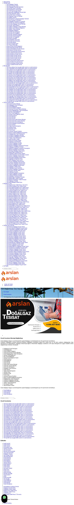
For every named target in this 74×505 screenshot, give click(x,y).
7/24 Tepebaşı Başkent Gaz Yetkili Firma (16, 212)
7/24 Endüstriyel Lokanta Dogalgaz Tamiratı (17, 18)
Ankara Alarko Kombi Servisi (13, 55)
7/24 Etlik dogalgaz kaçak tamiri (14, 160)
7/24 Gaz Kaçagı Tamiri (12, 5)
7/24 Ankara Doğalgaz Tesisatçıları (15, 169)
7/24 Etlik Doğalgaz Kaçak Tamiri (14, 245)
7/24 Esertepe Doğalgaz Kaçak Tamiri (16, 241)
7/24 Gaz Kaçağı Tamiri (12, 43)
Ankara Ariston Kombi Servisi (13, 56)
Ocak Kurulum (7, 391)
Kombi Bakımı (7, 459)
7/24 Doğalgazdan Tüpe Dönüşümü (15, 134)
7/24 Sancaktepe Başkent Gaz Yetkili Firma (17, 187)
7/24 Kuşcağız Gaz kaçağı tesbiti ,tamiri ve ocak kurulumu (21, 96)
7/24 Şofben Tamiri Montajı (13, 29)
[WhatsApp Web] (4, 498)
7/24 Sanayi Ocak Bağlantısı (13, 111)
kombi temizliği (7, 477)
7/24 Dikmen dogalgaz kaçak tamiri (15, 156)
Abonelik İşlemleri (8, 456)
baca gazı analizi (7, 468)
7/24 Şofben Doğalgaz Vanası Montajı (16, 26)
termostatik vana (7, 447)
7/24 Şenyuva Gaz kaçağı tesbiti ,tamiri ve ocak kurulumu (21, 75)
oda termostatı (7, 450)
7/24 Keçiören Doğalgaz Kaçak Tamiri (16, 237)
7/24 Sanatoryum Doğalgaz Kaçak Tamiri (16, 247)
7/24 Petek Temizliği (11, 38)
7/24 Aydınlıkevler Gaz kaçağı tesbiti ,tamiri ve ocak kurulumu (22, 83)
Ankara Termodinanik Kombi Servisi (15, 51)
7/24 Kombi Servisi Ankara (13, 41)
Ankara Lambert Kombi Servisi (14, 64)
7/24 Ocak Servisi (10, 118)
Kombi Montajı (7, 457)
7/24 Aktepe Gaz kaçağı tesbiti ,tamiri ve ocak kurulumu (20, 73)
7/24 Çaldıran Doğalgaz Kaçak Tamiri (16, 230)
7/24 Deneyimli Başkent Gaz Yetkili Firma (17, 224)
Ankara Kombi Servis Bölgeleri (14, 46)
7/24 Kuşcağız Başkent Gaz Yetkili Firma (16, 216)
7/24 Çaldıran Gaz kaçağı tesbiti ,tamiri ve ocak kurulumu (20, 69)
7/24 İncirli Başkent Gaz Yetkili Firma (15, 203)
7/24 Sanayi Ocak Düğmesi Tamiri (15, 114)
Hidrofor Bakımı (7, 463)
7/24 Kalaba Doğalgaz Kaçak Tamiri (15, 232)
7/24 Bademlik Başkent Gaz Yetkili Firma (16, 196)
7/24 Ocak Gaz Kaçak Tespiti (13, 140)
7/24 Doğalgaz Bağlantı (12, 30)
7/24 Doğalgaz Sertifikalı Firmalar (14, 147)
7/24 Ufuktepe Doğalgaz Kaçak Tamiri (16, 249)
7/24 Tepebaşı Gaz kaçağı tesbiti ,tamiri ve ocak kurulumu (21, 92)
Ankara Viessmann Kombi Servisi (15, 60)
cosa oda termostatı (8, 452)
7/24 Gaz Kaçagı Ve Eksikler (13, 20)
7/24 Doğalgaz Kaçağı (12, 171)
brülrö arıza (6, 469)
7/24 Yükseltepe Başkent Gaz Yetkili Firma (17, 188)
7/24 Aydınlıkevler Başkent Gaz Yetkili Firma (17, 202)
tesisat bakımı (6, 474)
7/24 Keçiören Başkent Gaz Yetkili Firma (16, 198)
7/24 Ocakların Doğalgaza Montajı (15, 135)
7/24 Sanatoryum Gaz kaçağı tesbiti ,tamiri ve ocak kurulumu (21, 88)
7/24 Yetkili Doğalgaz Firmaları (14, 174)
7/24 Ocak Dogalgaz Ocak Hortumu (15, 123)
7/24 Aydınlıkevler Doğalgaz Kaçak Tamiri (17, 242)
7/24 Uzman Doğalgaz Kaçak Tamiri (15, 263)
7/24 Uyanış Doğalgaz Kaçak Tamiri (15, 259)
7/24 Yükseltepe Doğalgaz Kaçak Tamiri (16, 229)
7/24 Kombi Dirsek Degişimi (13, 35)
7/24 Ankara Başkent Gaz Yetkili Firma (16, 186)
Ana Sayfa (6, 291)
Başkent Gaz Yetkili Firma (10, 490)
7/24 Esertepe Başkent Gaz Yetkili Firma (16, 200)
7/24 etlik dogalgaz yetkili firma (14, 182)
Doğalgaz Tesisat (7, 453)
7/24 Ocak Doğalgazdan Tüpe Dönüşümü (17, 110)
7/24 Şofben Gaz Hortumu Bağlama (15, 28)
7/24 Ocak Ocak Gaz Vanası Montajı (15, 120)
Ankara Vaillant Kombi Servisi (14, 52)
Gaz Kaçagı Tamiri (8, 455)
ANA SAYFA (6, 1)
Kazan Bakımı (7, 461)
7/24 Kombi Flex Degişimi (13, 33)
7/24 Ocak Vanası (10, 124)
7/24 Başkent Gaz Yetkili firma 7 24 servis (17, 185)
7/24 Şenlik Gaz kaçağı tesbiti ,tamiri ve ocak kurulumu (20, 101)
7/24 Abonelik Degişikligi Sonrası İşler (16, 12)
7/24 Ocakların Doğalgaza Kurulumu (15, 136)
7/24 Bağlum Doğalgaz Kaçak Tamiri (15, 239)
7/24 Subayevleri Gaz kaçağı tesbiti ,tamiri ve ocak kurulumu (21, 100)
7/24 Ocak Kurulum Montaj (13, 103)
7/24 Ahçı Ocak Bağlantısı (13, 113)
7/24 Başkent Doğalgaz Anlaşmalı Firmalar (17, 145)
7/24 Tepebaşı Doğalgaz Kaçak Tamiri (16, 253)
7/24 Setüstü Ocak (11, 127)
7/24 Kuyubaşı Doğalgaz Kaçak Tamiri (16, 254)
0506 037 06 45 (8, 285)
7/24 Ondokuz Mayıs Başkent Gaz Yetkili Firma (18, 211)
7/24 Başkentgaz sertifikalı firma (14, 152)
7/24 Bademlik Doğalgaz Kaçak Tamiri (16, 238)
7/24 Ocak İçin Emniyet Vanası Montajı (16, 109)
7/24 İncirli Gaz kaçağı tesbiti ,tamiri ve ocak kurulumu (20, 84)
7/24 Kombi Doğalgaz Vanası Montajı (15, 24)
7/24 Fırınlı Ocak (10, 130)
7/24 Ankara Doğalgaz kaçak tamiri (15, 165)
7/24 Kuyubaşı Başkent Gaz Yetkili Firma (16, 213)
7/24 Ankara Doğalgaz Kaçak (13, 144)
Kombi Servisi (7, 493)
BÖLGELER (6, 65)
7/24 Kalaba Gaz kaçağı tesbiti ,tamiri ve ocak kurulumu (20, 71)
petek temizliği (7, 472)
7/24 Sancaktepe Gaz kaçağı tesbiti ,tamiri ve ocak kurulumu (21, 67)
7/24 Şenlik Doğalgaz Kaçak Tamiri (15, 262)
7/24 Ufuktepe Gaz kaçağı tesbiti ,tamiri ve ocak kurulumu (21, 89)
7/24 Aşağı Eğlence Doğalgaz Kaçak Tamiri (17, 246)
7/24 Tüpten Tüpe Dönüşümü (13, 137)
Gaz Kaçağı (6, 478)
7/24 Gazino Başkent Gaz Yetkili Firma (16, 215)
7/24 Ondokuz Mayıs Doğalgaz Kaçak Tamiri (17, 251)
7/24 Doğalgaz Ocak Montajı (13, 141)
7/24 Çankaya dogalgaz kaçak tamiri (15, 162)
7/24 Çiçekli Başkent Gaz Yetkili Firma (16, 192)
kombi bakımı (6, 444)
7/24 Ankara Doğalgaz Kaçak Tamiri (15, 226)
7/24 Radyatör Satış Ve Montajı (14, 16)
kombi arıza (6, 470)
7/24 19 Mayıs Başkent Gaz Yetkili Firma (16, 209)
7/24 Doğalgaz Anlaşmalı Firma (14, 158)
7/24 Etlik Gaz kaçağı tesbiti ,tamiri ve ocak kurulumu (19, 85)
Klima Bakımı (6, 460)
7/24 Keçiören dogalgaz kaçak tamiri (15, 164)
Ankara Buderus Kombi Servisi (14, 54)
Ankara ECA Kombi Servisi (13, 59)
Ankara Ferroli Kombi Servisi (13, 58)
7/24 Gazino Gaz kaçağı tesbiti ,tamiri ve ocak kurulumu (20, 94)
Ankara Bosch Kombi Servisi (13, 50)
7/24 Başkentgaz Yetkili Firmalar (14, 178)
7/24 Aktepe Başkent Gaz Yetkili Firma (16, 194)
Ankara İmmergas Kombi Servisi (14, 63)
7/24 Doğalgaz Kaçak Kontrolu (14, 168)
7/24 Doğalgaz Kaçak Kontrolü (14, 175)
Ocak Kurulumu (7, 294)
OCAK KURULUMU (8, 102)
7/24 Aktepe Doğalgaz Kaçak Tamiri (15, 234)
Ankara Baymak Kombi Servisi (14, 47)
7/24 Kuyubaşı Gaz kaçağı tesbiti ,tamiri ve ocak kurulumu (21, 93)
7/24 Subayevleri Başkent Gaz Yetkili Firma (17, 221)
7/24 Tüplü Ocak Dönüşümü (13, 126)
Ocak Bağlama (7, 390)
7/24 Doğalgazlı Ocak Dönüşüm (14, 105)
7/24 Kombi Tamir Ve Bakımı (13, 14)
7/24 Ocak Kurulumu (11, 115)
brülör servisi (6, 446)
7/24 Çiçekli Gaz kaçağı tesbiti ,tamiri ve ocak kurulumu (20, 72)
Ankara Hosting (7, 503)
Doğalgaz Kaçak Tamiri (9, 488)
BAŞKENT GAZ (7, 183)
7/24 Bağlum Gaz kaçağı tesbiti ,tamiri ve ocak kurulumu (20, 80)
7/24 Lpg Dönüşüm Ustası (13, 139)
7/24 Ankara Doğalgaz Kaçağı (14, 143)
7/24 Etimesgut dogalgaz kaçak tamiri (16, 157)
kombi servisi (6, 443)
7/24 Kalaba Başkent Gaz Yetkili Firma (16, 191)
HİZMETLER (6, 3)
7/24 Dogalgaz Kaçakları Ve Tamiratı (15, 21)
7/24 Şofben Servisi (11, 17)
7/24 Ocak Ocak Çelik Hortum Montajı (16, 119)
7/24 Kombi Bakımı (11, 42)
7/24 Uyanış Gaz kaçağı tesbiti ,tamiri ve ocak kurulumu (20, 98)
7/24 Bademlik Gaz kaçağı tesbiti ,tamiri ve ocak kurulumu (21, 79)
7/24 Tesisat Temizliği (11, 45)
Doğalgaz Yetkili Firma (9, 491)
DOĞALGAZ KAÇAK (8, 225)
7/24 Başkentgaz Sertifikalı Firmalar (15, 177)
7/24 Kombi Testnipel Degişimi (14, 34)
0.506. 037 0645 (8, 284)
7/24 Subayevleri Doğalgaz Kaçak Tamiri (16, 260)
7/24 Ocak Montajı (11, 117)
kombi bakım (6, 467)
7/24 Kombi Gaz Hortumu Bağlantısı (15, 22)
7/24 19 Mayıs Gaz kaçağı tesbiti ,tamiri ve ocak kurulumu (21, 90)
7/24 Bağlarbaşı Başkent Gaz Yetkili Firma (17, 219)
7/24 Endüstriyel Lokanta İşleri (14, 9)
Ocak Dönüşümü (7, 394)
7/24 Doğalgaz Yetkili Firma (13, 166)
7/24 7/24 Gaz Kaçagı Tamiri (13, 11)
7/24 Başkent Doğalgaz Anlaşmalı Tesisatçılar (18, 148)
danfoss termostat (8, 448)
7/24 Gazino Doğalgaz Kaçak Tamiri (15, 255)
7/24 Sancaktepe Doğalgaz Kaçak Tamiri (16, 228)
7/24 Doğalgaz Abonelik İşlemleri (14, 7)
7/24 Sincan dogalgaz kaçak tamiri (15, 161)
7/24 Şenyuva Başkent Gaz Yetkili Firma (16, 195)
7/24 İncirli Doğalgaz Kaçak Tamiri (15, 243)
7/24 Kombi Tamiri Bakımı (12, 25)
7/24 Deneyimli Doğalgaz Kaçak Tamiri (16, 264)
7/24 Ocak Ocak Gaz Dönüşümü (14, 122)
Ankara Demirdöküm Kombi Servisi (15, 48)
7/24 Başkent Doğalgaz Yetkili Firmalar (16, 179)
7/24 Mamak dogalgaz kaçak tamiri (15, 149)
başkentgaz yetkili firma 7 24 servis (12, 494)
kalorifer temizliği (7, 473)
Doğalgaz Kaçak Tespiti (9, 489)
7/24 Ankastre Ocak (11, 128)
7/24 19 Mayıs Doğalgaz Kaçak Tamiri (16, 250)
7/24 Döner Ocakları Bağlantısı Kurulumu (16, 132)
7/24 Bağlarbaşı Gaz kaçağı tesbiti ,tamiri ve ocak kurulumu (21, 97)
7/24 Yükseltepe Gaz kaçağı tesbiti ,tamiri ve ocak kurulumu (21, 68)
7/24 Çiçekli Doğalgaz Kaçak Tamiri (15, 233)
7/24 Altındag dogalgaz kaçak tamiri (15, 151)
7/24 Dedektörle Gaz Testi (13, 39)
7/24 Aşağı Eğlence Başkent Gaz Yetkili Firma (18, 205)
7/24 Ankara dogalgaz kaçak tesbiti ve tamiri (17, 154)
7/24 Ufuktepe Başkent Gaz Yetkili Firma (16, 208)
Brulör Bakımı (6, 464)
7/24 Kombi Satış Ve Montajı (13, 8)
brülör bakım (6, 465)
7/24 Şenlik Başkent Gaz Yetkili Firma (16, 222)
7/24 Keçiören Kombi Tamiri (13, 170)
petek (4, 476)
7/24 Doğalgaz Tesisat (12, 4)
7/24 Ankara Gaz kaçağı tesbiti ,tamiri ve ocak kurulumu (20, 76)
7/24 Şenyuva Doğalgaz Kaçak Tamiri (16, 236)
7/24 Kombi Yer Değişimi (12, 37)
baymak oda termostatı (9, 451)
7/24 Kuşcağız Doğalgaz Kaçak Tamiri (16, 256)
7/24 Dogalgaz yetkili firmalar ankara (15, 153)
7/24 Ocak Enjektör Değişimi (13, 107)
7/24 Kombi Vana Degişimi (13, 31)
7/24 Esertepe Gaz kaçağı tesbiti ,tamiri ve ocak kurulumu (21, 81)
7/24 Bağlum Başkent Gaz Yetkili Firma (16, 199)
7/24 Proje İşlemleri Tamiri (13, 13)
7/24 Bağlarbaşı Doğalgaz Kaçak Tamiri (16, 258)
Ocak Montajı (6, 392)
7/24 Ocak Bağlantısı (11, 106)
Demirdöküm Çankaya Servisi (11, 486)
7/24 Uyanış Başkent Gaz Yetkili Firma (16, 220)
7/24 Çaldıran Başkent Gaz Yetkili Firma (16, 190)
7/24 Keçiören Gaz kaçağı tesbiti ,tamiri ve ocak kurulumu (21, 77)
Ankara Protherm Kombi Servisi (14, 62)
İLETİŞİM (5, 266)
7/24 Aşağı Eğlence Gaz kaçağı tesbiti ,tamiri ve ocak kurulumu (22, 86)
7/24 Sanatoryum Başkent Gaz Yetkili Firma (17, 207)
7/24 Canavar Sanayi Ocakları (14, 131)
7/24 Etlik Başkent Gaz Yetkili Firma (15, 204)
